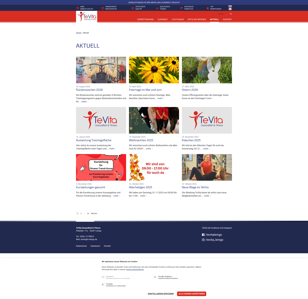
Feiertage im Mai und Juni (145, 89)
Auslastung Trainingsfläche (93, 140)
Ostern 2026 (190, 89)
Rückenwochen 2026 (89, 89)
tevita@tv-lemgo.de (89, 239)
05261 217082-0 (87, 236)
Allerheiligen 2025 (140, 187)
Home (78, 33)
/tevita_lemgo (214, 239)
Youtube (116, 285)
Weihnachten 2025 (141, 140)
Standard (118, 277)
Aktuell (214, 19)
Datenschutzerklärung (135, 269)
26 (88, 213)
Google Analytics (168, 277)
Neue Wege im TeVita (195, 187)
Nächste (94, 213)
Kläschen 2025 (191, 140)
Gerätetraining (145, 19)
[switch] (98, 285)
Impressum (95, 246)
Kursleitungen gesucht (90, 187)
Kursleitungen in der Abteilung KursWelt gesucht (154, 2)
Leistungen (178, 19)
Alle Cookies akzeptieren (192, 294)
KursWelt (163, 19)
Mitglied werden (197, 19)
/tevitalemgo (213, 234)
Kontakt (227, 19)
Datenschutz (81, 246)
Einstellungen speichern (161, 294)
